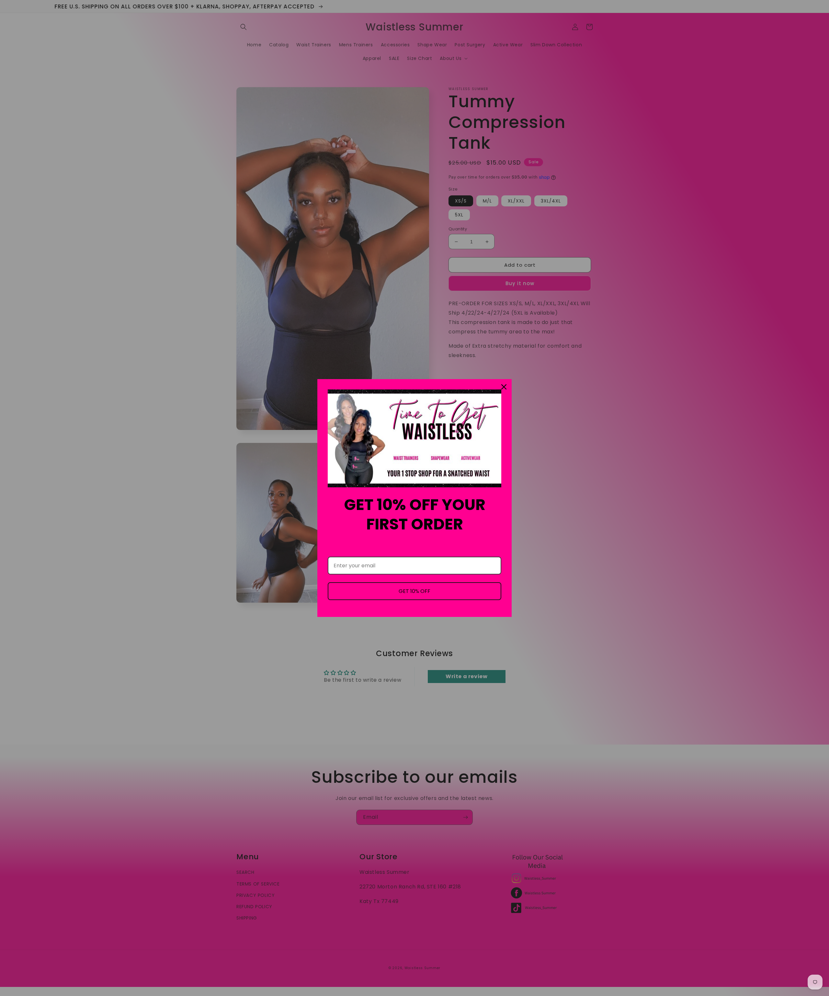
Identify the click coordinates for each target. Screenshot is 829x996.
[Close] (504, 387)
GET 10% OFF (414, 591)
